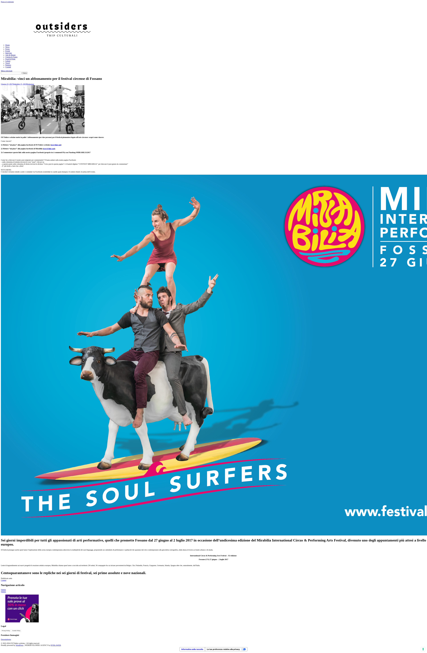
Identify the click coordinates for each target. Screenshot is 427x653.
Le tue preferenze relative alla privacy (223, 649)
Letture (7, 61)
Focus (7, 49)
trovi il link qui (48, 149)
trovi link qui (56, 145)
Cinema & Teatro (11, 57)
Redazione (30, 84)
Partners (8, 65)
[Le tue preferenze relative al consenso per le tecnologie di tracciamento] (423, 649)
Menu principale (6, 71)
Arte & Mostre (10, 55)
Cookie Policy (16, 630)
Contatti (8, 67)
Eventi (7, 51)
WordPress (19, 645)
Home (7, 45)
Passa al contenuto (7, 2)
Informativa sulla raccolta (192, 649)
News (7, 47)
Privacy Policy (6, 630)
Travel (7, 63)
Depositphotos (6, 639)
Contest (3, 580)
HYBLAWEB (56, 645)
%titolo (3, 590)
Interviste (8, 53)
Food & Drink (10, 59)
